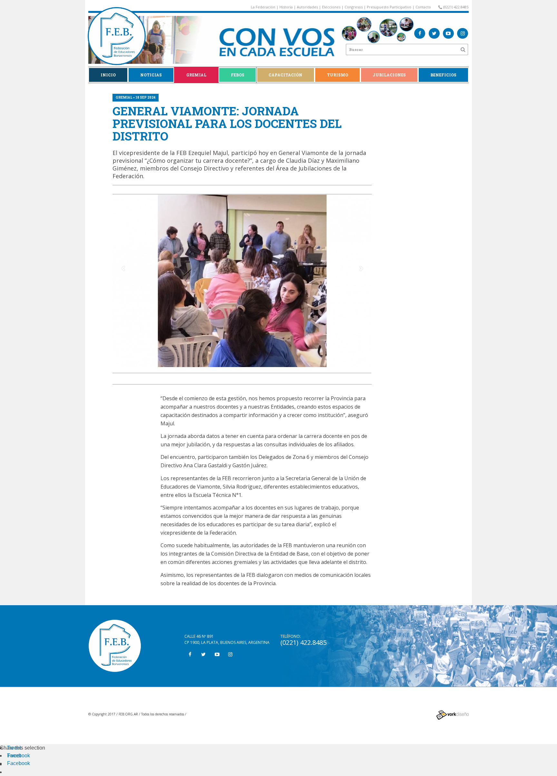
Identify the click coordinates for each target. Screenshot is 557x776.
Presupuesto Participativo (389, 7)
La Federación (263, 7)
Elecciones (331, 7)
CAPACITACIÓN (285, 74)
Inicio (108, 74)
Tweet (14, 748)
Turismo (337, 74)
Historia (286, 7)
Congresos (354, 7)
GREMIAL (196, 74)
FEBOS (237, 74)
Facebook (18, 755)
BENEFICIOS (443, 74)
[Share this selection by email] (10, 764)
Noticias (151, 74)
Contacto (423, 7)
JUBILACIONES (389, 74)
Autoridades (307, 7)
